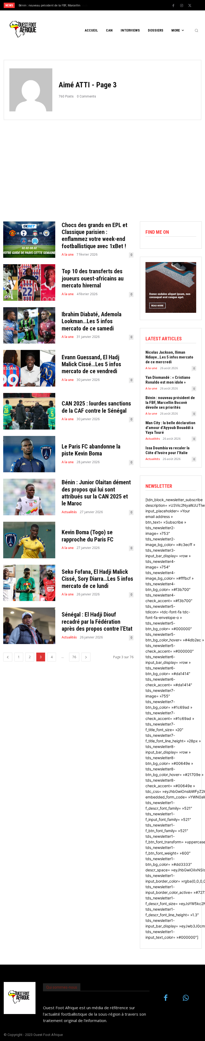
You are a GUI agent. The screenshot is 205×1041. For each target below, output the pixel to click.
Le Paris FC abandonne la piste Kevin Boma (91, 450)
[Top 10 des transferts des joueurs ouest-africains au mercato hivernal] (29, 282)
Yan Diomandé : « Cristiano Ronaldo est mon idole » (167, 380)
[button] (196, 30)
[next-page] (85, 657)
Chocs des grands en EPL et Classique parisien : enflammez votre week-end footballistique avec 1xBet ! (94, 235)
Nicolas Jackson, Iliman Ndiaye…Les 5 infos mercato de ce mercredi (169, 357)
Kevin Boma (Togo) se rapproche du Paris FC (87, 536)
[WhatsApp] (185, 998)
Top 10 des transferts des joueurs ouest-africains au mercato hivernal (93, 278)
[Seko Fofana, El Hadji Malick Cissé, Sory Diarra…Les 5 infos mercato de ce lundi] (29, 583)
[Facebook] (173, 5)
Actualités (69, 512)
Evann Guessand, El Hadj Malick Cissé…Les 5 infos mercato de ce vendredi (91, 364)
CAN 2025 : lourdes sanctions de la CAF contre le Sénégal (96, 407)
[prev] (104, 5)
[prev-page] (7, 657)
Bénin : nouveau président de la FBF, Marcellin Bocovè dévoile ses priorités (170, 402)
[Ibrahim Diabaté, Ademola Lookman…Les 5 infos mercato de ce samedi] (29, 325)
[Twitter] (189, 5)
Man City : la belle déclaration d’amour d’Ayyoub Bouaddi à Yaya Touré (170, 427)
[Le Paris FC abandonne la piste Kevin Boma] (29, 454)
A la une (68, 254)
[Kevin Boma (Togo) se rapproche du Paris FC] (29, 540)
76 (74, 657)
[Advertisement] (102, 168)
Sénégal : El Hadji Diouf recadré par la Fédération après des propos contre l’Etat (97, 621)
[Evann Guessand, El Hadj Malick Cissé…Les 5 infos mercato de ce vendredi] (29, 368)
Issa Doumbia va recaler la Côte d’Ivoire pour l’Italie (167, 450)
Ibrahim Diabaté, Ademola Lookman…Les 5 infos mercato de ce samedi (91, 321)
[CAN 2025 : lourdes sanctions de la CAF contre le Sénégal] (29, 411)
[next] (112, 5)
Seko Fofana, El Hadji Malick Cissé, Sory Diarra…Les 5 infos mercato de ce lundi (97, 578)
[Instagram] (181, 5)
